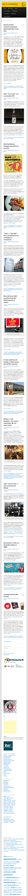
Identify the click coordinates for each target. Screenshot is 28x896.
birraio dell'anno (13, 863)
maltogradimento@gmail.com (11, 216)
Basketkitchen (6, 780)
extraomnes (6, 87)
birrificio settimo (12, 474)
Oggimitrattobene (7, 16)
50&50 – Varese (7, 796)
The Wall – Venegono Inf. (9, 811)
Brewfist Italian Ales (8, 759)
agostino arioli (10, 856)
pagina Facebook (11, 217)
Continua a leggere (7, 83)
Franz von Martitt (7, 11)
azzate (17, 859)
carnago (6, 869)
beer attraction (12, 862)
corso (5, 877)
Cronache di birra (7, 786)
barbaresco (6, 862)
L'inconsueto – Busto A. (8, 807)
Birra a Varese (10, 8)
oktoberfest (6, 890)
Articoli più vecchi (7, 641)
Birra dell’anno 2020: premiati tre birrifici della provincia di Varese (10, 299)
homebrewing (9, 882)
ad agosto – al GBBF (13, 532)
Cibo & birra (6, 784)
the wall (18, 289)
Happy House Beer (7, 762)
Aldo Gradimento (11, 225)
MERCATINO (13, 13)
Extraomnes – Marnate (8, 806)
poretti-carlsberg (13, 890)
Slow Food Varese (7, 768)
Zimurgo (5, 775)
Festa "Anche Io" (7, 818)
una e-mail (21, 738)
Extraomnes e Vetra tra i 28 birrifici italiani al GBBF (11, 545)
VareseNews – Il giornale (8, 822)
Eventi (16, 8)
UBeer (5, 771)
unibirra (18, 894)
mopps (18, 475)
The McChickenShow (8, 770)
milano (21, 536)
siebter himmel (8, 477)
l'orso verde (10, 87)
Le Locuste (6, 766)
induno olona (17, 882)
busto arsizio (18, 868)
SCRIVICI (5, 736)
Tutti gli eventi (6, 654)
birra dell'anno (18, 353)
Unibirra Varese (7, 773)
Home (5, 8)
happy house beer (13, 880)
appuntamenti (10, 859)
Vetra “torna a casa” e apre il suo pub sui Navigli (11, 486)
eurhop (22, 411)
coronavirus (8, 289)
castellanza (10, 869)
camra (21, 587)
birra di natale (7, 863)
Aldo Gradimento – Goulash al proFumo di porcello (11, 146)
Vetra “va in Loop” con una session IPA (11, 95)
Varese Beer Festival (12, 636)
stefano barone (14, 289)
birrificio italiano (9, 865)
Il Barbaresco (6, 764)
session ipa (21, 137)
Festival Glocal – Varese (8, 819)
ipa (20, 882)
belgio (18, 862)
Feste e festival (11, 411)
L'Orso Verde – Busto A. (8, 809)
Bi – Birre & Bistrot (7, 756)
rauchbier (10, 226)
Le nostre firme (6, 13)
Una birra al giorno (7, 791)
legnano (17, 885)
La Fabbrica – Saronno (8, 810)
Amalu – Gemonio (7, 799)
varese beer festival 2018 (8, 637)
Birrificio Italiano (7, 757)
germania (7, 880)
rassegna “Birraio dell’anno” (9, 529)
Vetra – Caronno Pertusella (9, 813)
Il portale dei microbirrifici (9, 787)
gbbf (9, 589)
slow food (15, 87)
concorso (14, 869)
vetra (18, 87)
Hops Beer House (7, 763)
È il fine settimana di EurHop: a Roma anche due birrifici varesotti (11, 362)
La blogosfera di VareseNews (9, 820)
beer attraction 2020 (11, 353)
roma (7, 413)
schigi (5, 892)
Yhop (5, 774)
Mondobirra (6, 789)
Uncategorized (11, 86)
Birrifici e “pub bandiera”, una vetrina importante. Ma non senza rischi (11, 422)
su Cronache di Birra (20, 69)
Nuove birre (10, 137)
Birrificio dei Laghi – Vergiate (9, 800)
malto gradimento (7, 887)
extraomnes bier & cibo (8, 475)
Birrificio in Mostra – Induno (9, 802)
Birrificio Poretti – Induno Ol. (9, 803)
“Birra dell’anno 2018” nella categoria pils (14, 530)
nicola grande (18, 887)
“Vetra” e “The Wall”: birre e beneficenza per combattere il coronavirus (11, 236)
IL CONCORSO (14, 11)
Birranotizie (6, 783)
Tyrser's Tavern (7, 790)
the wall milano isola (18, 477)
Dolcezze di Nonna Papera (9, 760)
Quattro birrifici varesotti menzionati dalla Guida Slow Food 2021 (11, 28)
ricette (13, 226)
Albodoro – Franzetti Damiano (10, 755)
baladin (20, 859)
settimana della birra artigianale (14, 892)
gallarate (18, 877)
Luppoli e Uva (6, 767)
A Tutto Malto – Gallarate (8, 798)
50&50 (21, 86)
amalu (7, 474)
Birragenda (6, 782)
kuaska (5, 885)
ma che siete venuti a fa (12, 412)
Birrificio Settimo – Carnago (9, 805)
